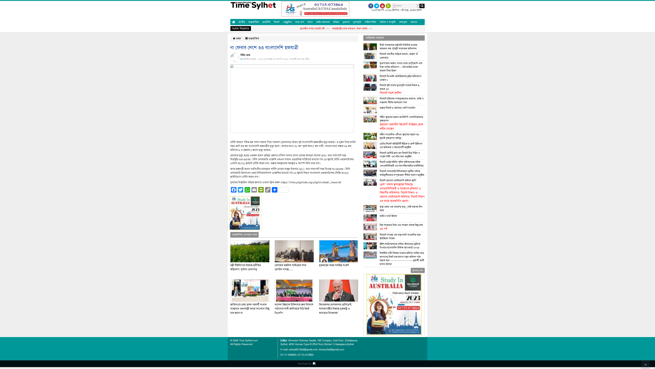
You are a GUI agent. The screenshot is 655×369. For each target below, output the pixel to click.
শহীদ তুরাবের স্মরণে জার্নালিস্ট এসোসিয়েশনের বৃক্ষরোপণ (402, 122)
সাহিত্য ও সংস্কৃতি (388, 22)
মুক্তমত (346, 22)
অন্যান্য (414, 22)
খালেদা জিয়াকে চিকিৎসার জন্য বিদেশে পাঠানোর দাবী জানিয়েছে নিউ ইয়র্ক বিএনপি (294, 309)
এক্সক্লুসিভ (287, 22)
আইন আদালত (323, 22)
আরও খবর (418, 270)
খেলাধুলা (403, 22)
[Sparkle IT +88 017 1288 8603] (335, 363)
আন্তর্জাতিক (253, 22)
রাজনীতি (266, 22)
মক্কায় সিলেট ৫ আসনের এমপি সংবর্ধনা (397, 107)
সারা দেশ (299, 22)
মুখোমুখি (357, 22)
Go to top (645, 364)
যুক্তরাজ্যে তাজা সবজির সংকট (334, 265)
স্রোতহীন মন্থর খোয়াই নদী (300, 28)
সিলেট (276, 22)
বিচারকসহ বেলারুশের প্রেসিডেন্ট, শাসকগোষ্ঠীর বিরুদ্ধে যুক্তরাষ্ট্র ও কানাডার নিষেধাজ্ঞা (335, 309)
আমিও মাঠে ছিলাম (388, 215)
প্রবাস (310, 22)
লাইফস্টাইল (370, 22)
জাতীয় (242, 22)
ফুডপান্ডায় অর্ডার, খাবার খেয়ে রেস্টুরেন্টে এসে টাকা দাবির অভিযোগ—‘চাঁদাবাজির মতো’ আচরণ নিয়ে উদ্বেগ (401, 67)
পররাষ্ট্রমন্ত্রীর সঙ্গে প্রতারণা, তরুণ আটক (338, 28)
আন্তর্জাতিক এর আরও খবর (244, 234)
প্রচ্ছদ (238, 38)
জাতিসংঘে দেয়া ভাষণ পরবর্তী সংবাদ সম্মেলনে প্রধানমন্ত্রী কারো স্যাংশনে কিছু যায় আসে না (250, 309)
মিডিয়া (336, 22)
